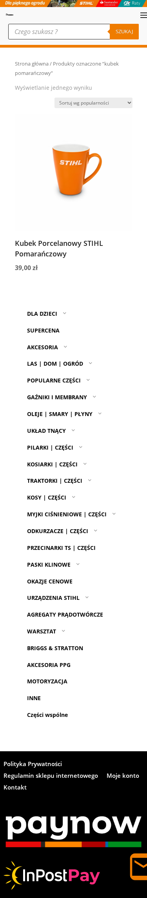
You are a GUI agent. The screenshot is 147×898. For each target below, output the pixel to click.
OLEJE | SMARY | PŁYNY (60, 414)
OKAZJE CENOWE (50, 581)
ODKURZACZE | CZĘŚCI (57, 531)
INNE (34, 698)
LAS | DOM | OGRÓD (55, 363)
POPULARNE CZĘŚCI (54, 380)
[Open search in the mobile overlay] (73, 31)
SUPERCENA (43, 330)
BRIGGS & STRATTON (55, 648)
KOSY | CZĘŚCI (46, 497)
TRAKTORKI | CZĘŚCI (54, 480)
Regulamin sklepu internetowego (51, 776)
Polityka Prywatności (33, 764)
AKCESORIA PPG (49, 665)
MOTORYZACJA (47, 681)
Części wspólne (47, 714)
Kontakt (15, 787)
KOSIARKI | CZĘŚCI (52, 464)
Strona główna (32, 63)
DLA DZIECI (42, 313)
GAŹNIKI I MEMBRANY (57, 397)
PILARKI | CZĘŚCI (50, 447)
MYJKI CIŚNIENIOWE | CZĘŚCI (67, 514)
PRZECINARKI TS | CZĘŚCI (61, 547)
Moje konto (123, 776)
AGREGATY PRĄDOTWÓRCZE (65, 614)
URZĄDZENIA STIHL (53, 597)
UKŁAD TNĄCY (46, 430)
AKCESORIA (42, 347)
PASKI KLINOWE (49, 564)
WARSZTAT (41, 631)
